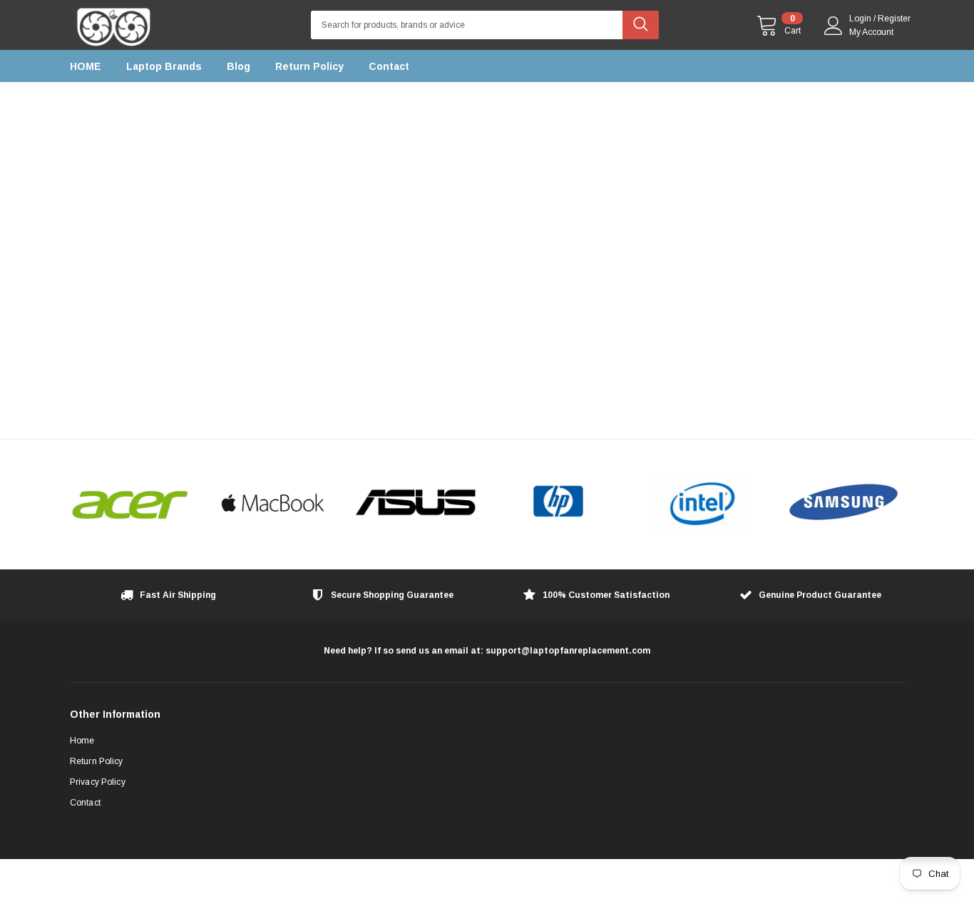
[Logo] (113, 23)
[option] (130, 503)
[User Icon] (834, 25)
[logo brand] (130, 503)
